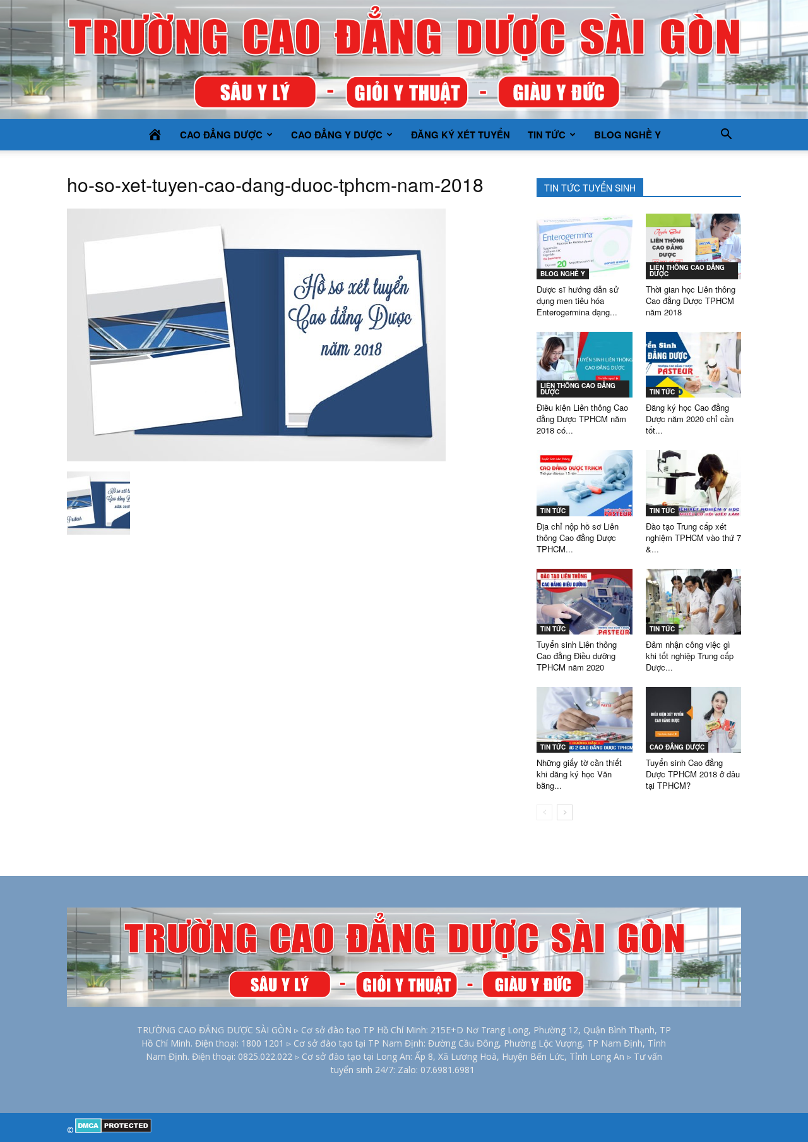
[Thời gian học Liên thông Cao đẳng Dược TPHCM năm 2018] (694, 246)
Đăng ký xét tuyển (460, 135)
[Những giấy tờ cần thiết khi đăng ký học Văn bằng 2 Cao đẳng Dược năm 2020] (585, 720)
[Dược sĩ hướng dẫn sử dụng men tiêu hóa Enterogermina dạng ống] (585, 246)
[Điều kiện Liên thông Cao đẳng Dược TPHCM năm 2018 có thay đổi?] (585, 365)
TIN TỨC (547, 135)
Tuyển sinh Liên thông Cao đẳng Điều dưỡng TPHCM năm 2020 (577, 655)
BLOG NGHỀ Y (627, 135)
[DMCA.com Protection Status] (113, 1130)
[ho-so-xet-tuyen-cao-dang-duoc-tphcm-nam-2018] (256, 458)
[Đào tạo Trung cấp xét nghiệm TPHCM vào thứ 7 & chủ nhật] (694, 483)
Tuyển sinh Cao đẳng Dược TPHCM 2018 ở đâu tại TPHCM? (693, 773)
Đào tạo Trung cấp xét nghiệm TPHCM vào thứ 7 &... (693, 537)
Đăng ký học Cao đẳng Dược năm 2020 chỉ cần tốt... (690, 418)
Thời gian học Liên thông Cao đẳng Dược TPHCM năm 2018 (690, 300)
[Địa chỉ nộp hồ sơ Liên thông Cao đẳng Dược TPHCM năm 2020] (585, 483)
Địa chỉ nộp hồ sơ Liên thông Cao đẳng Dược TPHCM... (578, 537)
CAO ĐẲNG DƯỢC (221, 135)
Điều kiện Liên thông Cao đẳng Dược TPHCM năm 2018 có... (582, 418)
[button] (726, 134)
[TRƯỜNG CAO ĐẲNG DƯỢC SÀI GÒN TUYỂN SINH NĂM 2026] (404, 59)
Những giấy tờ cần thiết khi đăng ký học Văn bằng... (579, 773)
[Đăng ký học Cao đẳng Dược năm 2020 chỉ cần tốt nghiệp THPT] (694, 365)
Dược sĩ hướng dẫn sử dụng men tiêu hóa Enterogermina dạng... (578, 300)
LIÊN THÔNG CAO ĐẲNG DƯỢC (687, 270)
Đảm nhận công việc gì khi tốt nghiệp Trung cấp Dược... (690, 655)
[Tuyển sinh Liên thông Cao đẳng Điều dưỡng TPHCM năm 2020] (585, 602)
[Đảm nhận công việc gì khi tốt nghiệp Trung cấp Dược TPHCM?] (694, 602)
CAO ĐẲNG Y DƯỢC (337, 135)
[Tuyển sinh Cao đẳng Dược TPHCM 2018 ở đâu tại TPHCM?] (694, 720)
